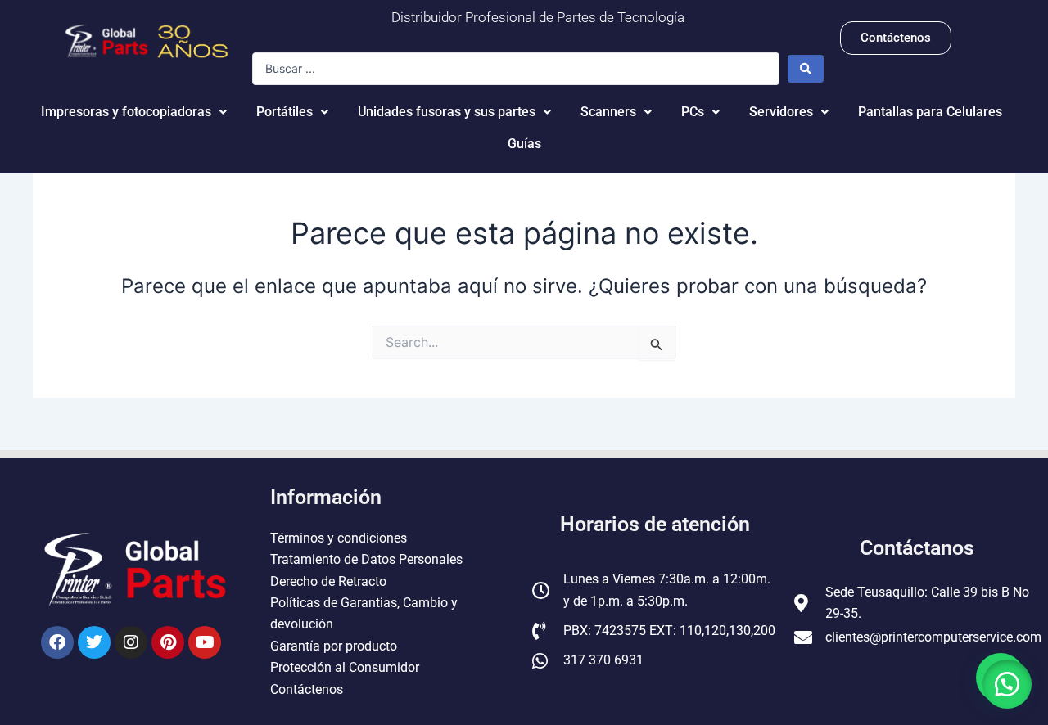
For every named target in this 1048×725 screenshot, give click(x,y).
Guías (524, 143)
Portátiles (284, 111)
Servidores (781, 111)
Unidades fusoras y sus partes (446, 111)
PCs (692, 111)
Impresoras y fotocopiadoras (126, 111)
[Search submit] (806, 69)
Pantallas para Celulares (930, 111)
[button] (1007, 684)
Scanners (608, 111)
